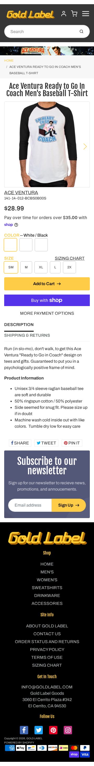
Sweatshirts (47, 587)
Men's (47, 572)
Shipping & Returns (27, 335)
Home (9, 60)
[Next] (85, 146)
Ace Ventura (21, 192)
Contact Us (47, 634)
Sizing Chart (70, 258)
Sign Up (65, 505)
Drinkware (47, 595)
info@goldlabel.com (47, 687)
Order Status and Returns (47, 641)
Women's (47, 580)
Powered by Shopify (19, 742)
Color (26, 235)
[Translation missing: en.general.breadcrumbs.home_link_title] (47, 50)
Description (19, 324)
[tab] (22, 326)
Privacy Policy (47, 649)
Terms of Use (47, 657)
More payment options (47, 313)
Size (9, 258)
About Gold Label (47, 626)
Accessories (47, 603)
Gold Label (34, 738)
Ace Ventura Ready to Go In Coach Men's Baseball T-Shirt (45, 70)
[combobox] (39, 31)
